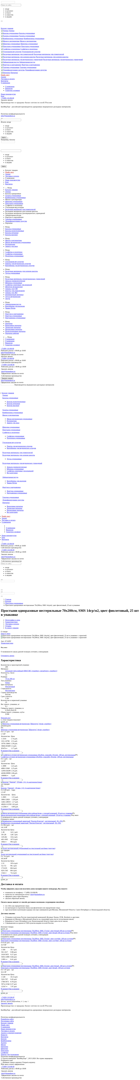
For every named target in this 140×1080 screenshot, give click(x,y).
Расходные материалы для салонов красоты (52, 57)
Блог (2, 96)
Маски (3, 1045)
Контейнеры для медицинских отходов (19, 265)
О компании (5, 83)
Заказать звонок (7, 378)
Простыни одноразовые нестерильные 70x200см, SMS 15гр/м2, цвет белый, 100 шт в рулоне (35, 968)
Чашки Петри (10, 308)
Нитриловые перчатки (13, 329)
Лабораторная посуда (27, 62)
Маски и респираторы (28, 41)
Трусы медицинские (12, 297)
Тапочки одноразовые (28, 67)
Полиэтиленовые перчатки (15, 331)
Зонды (7, 298)
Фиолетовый (10, 687)
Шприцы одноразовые (13, 283)
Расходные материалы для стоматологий (49, 54)
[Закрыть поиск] (2, 118)
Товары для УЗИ (11, 289)
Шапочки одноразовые (29, 44)
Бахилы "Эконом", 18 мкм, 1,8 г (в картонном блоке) (20, 788)
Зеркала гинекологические (15, 281)
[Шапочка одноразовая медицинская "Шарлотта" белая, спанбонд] (26, 724)
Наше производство (8, 94)
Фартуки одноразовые (13, 316)
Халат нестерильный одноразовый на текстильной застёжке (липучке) (27, 854)
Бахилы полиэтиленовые (14, 231)
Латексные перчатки (13, 327)
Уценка (11, 31)
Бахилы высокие (11, 235)
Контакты (4, 81)
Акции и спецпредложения (11, 1033)
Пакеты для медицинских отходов (18, 264)
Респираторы (10, 244)
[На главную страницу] (8, 385)
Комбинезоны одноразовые (34, 38)
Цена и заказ (5, 633)
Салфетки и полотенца (29, 49)
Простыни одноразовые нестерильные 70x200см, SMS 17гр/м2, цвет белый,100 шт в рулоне (35, 933)
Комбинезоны (6, 1041)
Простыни (5, 1050)
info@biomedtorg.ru (8, 116)
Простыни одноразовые (30, 46)
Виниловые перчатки (13, 325)
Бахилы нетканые (11, 233)
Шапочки (4, 1049)
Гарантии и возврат (12, 90)
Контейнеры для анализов (15, 306)
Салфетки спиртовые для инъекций (18, 285)
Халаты (4, 1043)
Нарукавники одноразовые (15, 318)
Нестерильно (10, 690)
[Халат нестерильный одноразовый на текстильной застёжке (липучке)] (28, 848)
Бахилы (4, 1039)
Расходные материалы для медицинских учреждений (63, 59)
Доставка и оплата (8, 79)
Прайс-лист (5, 75)
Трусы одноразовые (12, 273)
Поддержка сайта (7, 1021)
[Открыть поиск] (2, 596)
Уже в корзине (14, 751)
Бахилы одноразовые (27, 33)
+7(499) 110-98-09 (7, 98)
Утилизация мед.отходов (31, 52)
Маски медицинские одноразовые (18, 242)
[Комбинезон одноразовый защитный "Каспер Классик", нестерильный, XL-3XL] (32, 821)
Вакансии (9, 88)
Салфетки (4, 1052)
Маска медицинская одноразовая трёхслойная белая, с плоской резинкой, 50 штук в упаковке (36, 815)
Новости (4, 1035)
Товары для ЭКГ (11, 293)
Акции (3, 77)
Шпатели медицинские (14, 287)
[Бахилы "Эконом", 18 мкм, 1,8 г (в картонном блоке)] (21, 782)
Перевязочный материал (14, 295)
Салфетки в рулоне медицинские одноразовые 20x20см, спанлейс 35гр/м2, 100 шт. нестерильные (37, 757)
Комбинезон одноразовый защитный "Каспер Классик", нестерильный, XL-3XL (31, 823)
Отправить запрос (7, 656)
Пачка (7, 683)
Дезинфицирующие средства (36, 70)
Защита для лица (11, 246)
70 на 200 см (10, 679)
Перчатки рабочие (12, 333)
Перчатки (14, 73)
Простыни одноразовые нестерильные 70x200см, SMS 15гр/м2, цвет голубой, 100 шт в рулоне (36, 941)
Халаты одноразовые (27, 36)
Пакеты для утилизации (10, 1054)
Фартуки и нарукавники (31, 65)
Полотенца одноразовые (14, 256)
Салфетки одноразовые (14, 254)
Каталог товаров (7, 28)
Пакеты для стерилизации (15, 291)
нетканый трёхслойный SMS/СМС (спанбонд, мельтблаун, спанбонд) (31, 671)
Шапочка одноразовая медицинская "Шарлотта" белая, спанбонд (25, 730)
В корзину (5, 751)
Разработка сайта (7, 1019)
